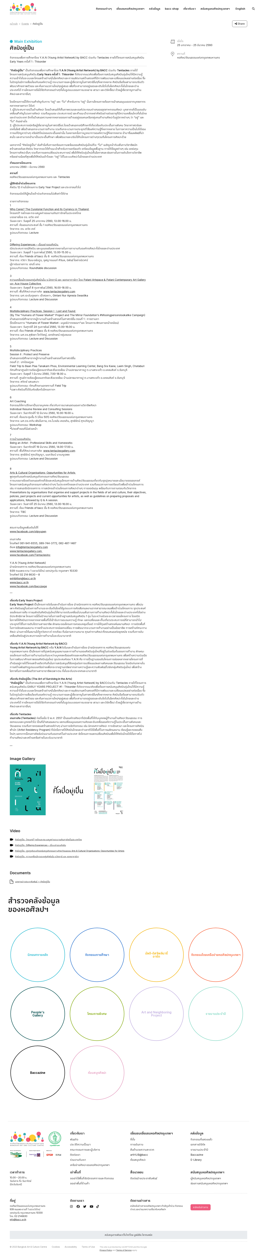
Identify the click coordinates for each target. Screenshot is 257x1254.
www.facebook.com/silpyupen (28, 531)
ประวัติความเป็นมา (80, 1144)
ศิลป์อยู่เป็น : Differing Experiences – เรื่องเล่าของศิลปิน (40, 845)
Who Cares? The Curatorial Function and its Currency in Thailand (49, 209)
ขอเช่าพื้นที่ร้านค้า (80, 1183)
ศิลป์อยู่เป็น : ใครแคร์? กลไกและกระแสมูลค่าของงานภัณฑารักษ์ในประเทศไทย (48, 839)
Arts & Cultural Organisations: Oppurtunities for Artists (43, 472)
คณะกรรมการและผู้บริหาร (85, 1149)
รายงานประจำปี (199, 1149)
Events (25, 23)
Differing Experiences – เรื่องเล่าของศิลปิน (34, 244)
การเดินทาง (136, 1144)
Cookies (56, 1247)
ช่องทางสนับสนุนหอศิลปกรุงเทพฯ (209, 1183)
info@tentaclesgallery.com (32, 547)
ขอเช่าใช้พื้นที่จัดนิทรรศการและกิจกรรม (92, 1178)
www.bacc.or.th (19, 582)
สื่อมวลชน (136, 1172)
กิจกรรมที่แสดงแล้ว (201, 1139)
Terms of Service (124, 1250)
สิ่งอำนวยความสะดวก (142, 1149)
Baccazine (197, 1154)
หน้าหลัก (14, 23)
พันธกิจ (74, 1139)
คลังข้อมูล (154, 8)
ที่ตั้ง (132, 1139)
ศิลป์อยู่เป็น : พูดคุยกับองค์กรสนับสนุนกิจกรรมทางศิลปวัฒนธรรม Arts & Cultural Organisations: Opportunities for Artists (69, 851)
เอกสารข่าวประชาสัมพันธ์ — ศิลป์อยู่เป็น (32, 881)
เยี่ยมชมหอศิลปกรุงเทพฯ (130, 8)
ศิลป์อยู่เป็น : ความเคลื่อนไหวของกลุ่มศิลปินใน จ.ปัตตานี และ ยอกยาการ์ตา (47, 856)
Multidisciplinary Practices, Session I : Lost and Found (43, 311)
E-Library (196, 1159)
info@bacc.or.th (18, 1219)
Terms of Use (88, 1247)
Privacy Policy (106, 1250)
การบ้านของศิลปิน (20, 439)
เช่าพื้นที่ (75, 1172)
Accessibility (71, 1247)
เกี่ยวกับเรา (189, 8)
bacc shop (172, 8)
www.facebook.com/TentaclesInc (30, 555)
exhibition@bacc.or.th (23, 578)
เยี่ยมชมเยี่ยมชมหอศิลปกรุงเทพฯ (151, 1133)
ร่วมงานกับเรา (78, 1159)
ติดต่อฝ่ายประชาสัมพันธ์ (143, 1178)
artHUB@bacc (139, 1154)
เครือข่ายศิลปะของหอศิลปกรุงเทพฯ (90, 1165)
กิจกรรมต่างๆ (104, 8)
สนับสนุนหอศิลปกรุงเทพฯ (215, 8)
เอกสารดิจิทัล (198, 1144)
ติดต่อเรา (75, 1154)
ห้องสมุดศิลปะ (138, 1159)
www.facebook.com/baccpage (28, 586)
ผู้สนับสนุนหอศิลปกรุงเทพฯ (206, 1178)
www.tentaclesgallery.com (59, 291)
